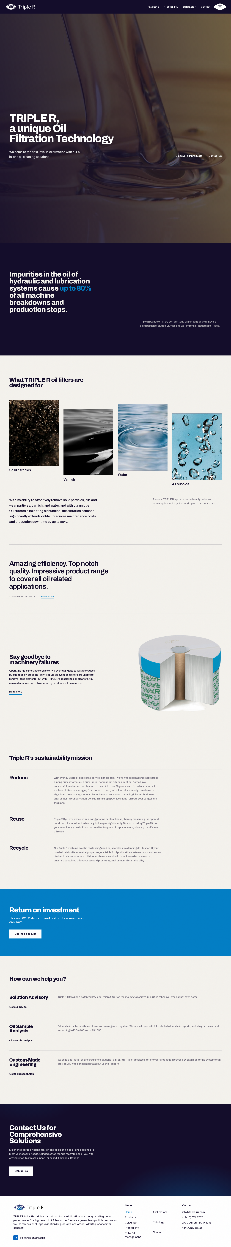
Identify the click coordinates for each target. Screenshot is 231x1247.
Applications (160, 1212)
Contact (206, 7)
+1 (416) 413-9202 (192, 1217)
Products (153, 7)
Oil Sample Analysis (21, 1040)
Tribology (158, 1222)
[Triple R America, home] (20, 7)
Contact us (215, 156)
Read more (48, 596)
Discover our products (189, 156)
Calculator (189, 7)
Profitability (171, 7)
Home (128, 1212)
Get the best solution (21, 1074)
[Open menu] (220, 7)
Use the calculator (25, 934)
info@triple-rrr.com (193, 1212)
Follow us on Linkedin (30, 1237)
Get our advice (18, 1007)
